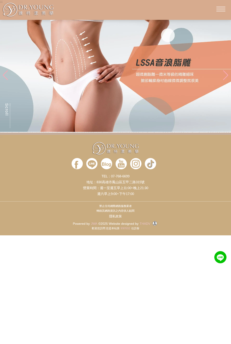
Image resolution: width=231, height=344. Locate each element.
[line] (91, 164)
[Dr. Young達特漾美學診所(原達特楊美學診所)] (115, 149)
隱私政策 (115, 216)
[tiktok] (150, 164)
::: (1, 1)
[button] (226, 75)
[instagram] (135, 164)
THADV (145, 223)
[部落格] (106, 164)
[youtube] (121, 164)
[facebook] (77, 164)
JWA (94, 223)
